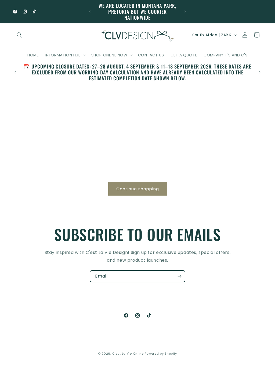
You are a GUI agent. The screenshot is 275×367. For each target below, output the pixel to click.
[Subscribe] (179, 276)
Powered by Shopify (161, 353)
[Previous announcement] (90, 11)
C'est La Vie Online (128, 353)
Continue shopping (137, 189)
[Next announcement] (185, 11)
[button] (19, 35)
